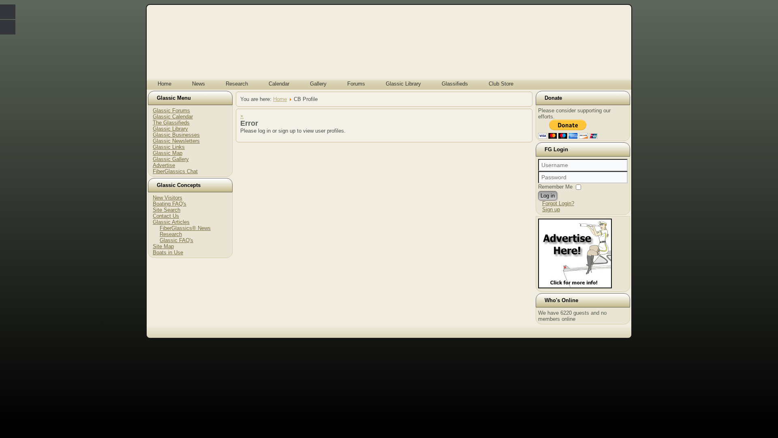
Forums (356, 84)
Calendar (279, 84)
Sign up (551, 209)
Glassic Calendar (173, 117)
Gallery (318, 84)
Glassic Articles (171, 222)
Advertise (164, 165)
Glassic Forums (171, 110)
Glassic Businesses (176, 135)
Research (237, 84)
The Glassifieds (171, 123)
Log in (548, 196)
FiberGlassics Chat (175, 171)
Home (164, 84)
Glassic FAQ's (176, 240)
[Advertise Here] (575, 286)
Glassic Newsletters (176, 141)
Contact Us (166, 216)
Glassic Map (167, 153)
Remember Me (555, 187)
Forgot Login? (558, 203)
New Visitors (167, 198)
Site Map (163, 246)
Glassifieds (455, 84)
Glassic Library (403, 84)
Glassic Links (169, 147)
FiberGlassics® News (185, 228)
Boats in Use (168, 252)
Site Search (166, 210)
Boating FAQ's (169, 204)
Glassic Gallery (171, 159)
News (198, 84)
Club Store (501, 84)
